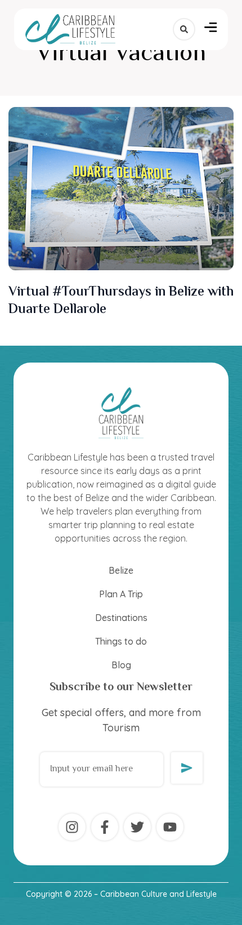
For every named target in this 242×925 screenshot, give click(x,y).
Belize (121, 570)
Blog (121, 665)
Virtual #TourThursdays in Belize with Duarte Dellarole (121, 301)
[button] (211, 29)
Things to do (121, 641)
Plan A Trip (121, 594)
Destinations (121, 617)
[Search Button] (184, 29)
